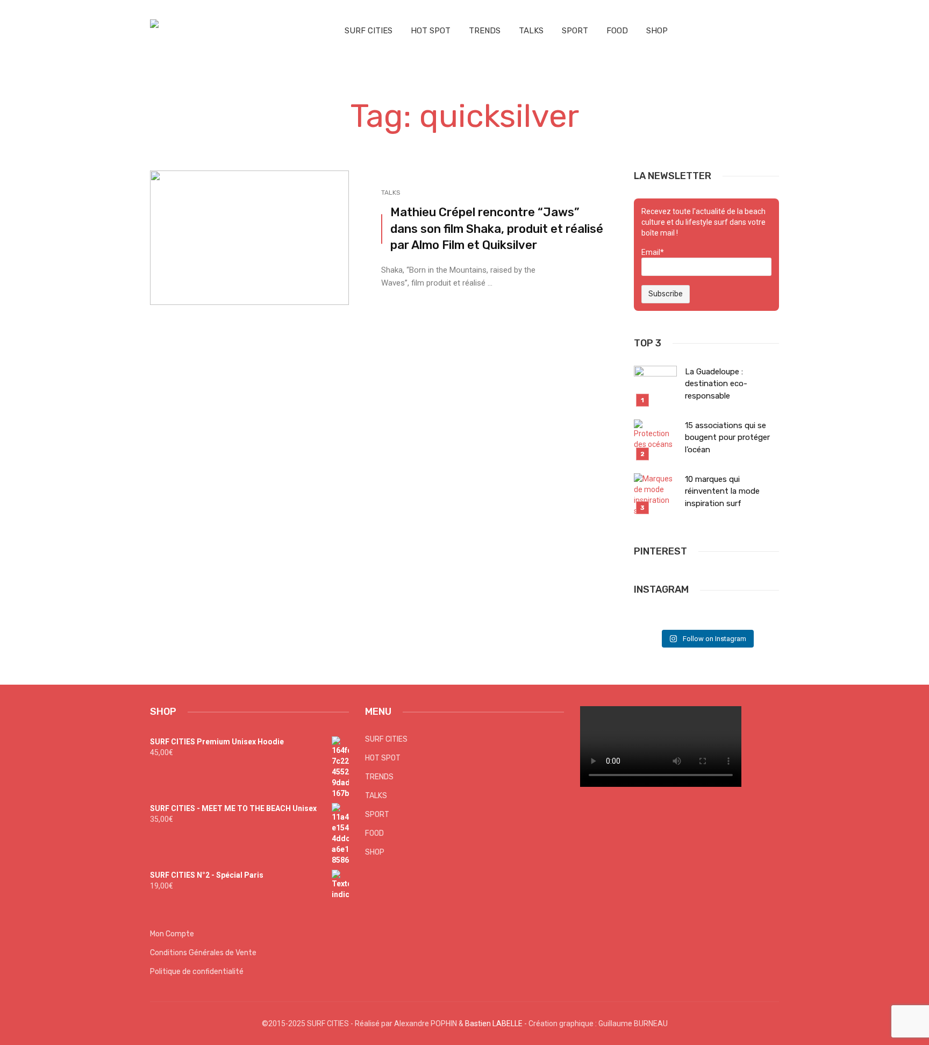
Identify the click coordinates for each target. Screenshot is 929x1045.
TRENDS (485, 30)
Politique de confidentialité (197, 971)
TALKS (531, 30)
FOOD (617, 30)
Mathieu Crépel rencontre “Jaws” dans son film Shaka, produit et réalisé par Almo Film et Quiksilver (496, 229)
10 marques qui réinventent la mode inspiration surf (722, 491)
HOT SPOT (431, 30)
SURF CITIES (368, 30)
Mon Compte (172, 934)
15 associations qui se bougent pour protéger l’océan (727, 437)
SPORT (575, 30)
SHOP (657, 30)
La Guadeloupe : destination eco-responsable (716, 384)
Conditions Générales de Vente (203, 952)
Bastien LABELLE (494, 1023)
